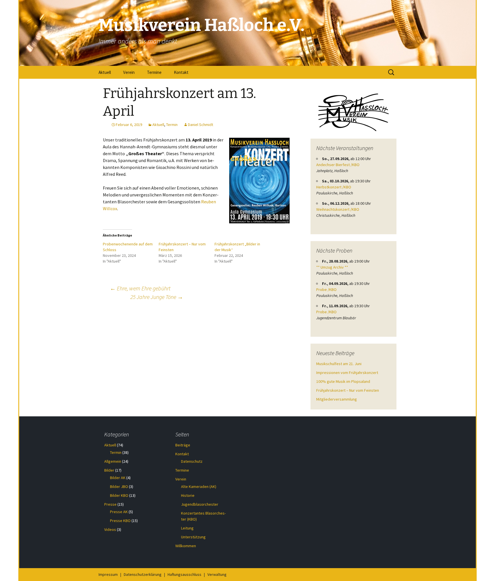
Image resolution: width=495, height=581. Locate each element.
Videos (110, 529)
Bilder (109, 470)
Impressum (108, 574)
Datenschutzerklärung (143, 574)
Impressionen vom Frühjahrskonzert (347, 372)
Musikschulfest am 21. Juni (339, 363)
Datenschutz (192, 461)
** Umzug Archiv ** (332, 267)
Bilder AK (117, 477)
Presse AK (119, 511)
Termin (172, 124)
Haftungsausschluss (184, 574)
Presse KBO (120, 520)
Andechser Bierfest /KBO (338, 164)
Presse (110, 504)
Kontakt (181, 72)
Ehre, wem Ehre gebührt (140, 288)
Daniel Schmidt (200, 124)
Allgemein (112, 461)
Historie (188, 495)
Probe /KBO (326, 289)
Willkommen (185, 545)
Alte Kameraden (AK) (198, 486)
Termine (154, 72)
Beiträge (182, 445)
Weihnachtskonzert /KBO (337, 209)
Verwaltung (217, 574)
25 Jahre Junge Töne (156, 296)
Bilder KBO (119, 495)
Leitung (187, 528)
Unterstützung (193, 536)
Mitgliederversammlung (336, 399)
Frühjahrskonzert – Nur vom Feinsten (347, 390)
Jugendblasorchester (199, 504)
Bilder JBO (119, 486)
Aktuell (105, 72)
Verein (129, 72)
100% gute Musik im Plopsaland (343, 381)
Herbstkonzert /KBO (333, 187)
